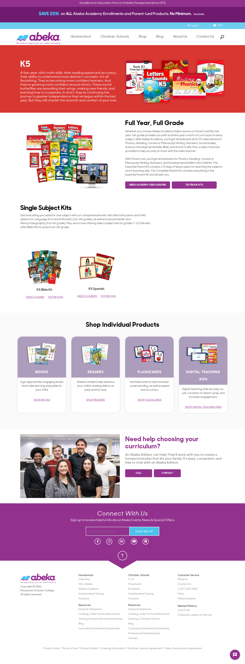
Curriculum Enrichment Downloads (99, 628)
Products (84, 598)
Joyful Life (184, 610)
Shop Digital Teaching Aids (203, 407)
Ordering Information (112, 648)
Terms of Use (70, 648)
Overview (84, 579)
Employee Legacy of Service (195, 615)
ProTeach (134, 589)
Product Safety (89, 648)
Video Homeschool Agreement (183, 648)
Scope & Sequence (90, 609)
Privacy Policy (51, 648)
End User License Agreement (145, 648)
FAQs (181, 594)
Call (139, 473)
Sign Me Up (144, 531)
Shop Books (42, 400)
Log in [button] (194, 25)
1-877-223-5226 (187, 589)
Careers (133, 638)
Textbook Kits (194, 185)
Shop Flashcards (149, 400)
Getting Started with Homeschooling (100, 619)
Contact (167, 473)
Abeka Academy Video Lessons (147, 185)
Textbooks (55, 297)
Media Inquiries (187, 598)
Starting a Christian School (143, 619)
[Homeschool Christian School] (97, 541)
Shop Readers (95, 400)
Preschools (135, 584)
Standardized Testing (91, 594)
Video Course (35, 297)
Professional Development (144, 633)
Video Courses (87, 296)
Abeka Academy (89, 589)
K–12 (131, 579)
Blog (81, 623)
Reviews (183, 579)
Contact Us (205, 37)
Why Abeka (86, 584)
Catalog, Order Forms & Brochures (99, 614)
